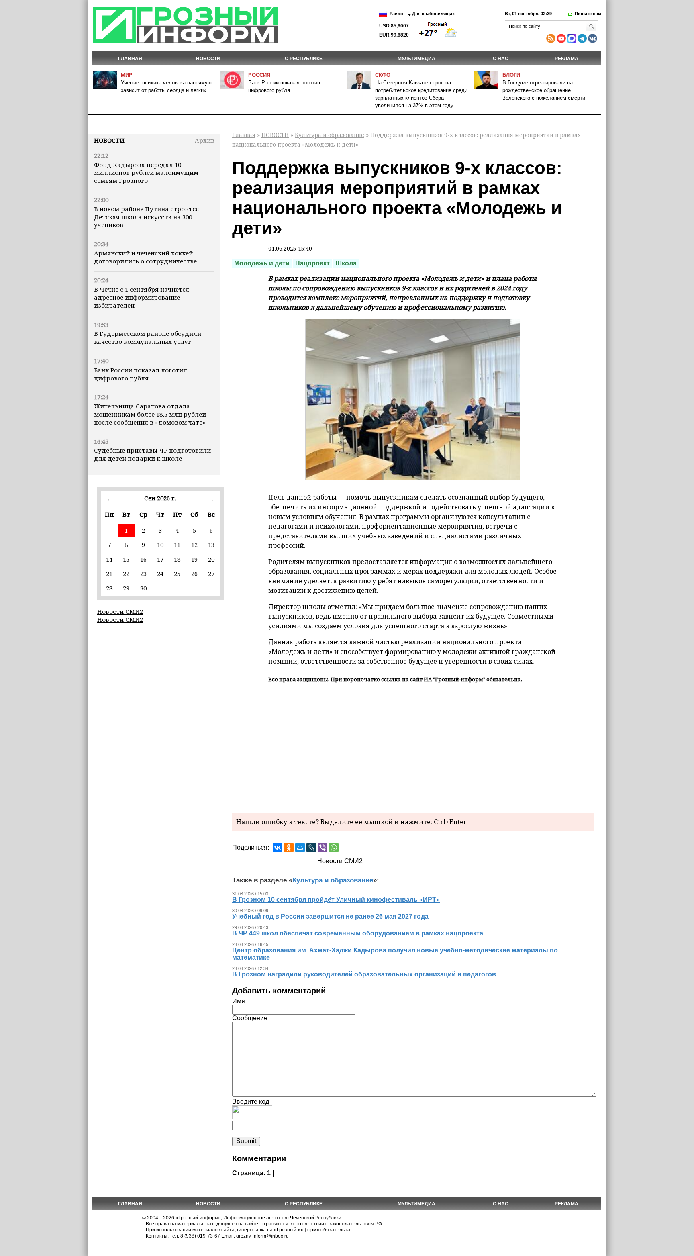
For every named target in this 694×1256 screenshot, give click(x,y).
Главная (130, 58)
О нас (500, 58)
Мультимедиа (416, 58)
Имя (238, 1001)
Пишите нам (588, 13)
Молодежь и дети (262, 263)
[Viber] (322, 847)
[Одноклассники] (289, 847)
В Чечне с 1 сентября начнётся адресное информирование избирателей (141, 297)
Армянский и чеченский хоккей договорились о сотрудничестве (145, 257)
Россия (259, 75)
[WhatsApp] (334, 847)
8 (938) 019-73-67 (200, 1236)
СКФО (382, 75)
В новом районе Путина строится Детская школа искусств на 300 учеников (146, 217)
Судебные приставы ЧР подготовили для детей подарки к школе (152, 454)
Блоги (511, 75)
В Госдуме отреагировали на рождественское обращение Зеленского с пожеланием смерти (543, 90)
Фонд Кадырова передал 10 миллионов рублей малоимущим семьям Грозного (146, 173)
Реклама (566, 58)
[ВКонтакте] (277, 847)
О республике (304, 58)
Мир (127, 75)
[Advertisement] (413, 746)
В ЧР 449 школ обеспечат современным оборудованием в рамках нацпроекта (357, 933)
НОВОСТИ (208, 58)
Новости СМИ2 (120, 611)
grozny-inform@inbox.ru (262, 1236)
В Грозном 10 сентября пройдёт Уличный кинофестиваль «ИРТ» (336, 899)
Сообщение (249, 1018)
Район (396, 13)
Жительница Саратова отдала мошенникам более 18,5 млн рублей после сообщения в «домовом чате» (150, 414)
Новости (109, 140)
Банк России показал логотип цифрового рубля (140, 374)
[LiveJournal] (311, 847)
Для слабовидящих (433, 13)
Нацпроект (312, 263)
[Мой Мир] (300, 847)
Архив (204, 140)
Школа (346, 263)
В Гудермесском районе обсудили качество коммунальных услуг (147, 337)
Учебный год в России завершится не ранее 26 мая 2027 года (330, 916)
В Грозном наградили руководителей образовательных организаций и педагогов (364, 974)
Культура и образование (329, 135)
